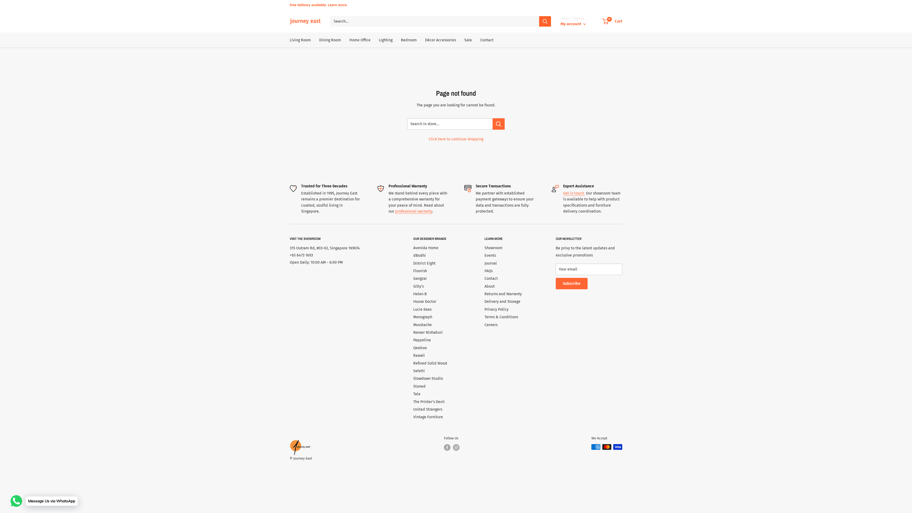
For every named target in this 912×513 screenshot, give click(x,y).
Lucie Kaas (422, 309)
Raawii (419, 355)
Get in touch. (574, 193)
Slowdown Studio (428, 378)
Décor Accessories (440, 40)
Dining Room (330, 40)
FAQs (488, 271)
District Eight (424, 263)
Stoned (419, 386)
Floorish (420, 271)
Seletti (419, 371)
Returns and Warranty (503, 294)
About (489, 286)
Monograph (422, 317)
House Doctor (424, 301)
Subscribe (571, 283)
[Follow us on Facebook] (447, 447)
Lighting (386, 40)
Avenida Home (425, 248)
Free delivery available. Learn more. (318, 5)
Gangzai (420, 278)
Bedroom (409, 40)
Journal (490, 263)
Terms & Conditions (501, 317)
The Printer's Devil (429, 401)
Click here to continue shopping (456, 139)
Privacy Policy (496, 309)
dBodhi (419, 255)
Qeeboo (420, 348)
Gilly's (418, 286)
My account (571, 23)
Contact (487, 40)
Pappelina (422, 340)
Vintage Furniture (428, 417)
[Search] (545, 21)
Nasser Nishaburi (428, 332)
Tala (416, 394)
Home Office (359, 40)
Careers (491, 325)
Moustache (422, 325)
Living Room (300, 40)
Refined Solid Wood (430, 363)
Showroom (493, 248)
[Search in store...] (499, 124)
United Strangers (427, 409)
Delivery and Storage (502, 301)
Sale (468, 40)
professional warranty (413, 211)
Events (490, 255)
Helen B (420, 294)
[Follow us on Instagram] (456, 447)
